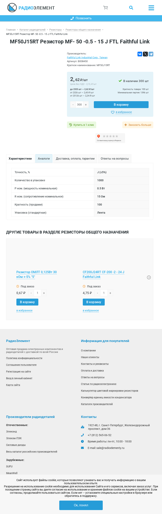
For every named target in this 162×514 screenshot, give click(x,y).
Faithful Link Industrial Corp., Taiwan (87, 57)
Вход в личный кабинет (19, 378)
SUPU (9, 466)
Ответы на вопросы (93, 377)
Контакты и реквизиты (95, 363)
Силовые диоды (16, 444)
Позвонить (84, 18)
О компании (88, 350)
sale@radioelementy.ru (110, 448)
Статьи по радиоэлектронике (98, 383)
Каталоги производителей (97, 404)
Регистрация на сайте (18, 371)
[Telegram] (151, 54)
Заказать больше (139, 124)
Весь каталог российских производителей (31, 451)
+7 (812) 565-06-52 (99, 435)
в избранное (124, 112)
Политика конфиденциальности (24, 358)
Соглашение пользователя (21, 365)
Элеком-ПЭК (14, 438)
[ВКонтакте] (140, 54)
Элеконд (11, 431)
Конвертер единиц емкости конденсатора (106, 397)
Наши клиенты (90, 357)
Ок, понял (81, 505)
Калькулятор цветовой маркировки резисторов (109, 390)
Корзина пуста (105, 7)
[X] (145, 54)
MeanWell (11, 473)
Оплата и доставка (92, 370)
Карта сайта (13, 385)
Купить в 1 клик (83, 124)
